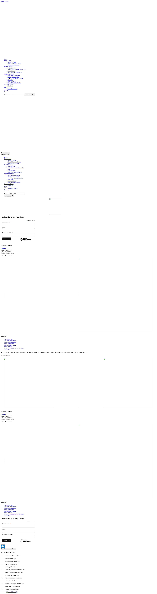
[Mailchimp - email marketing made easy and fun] (26, 240)
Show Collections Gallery (14, 63)
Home (5, 59)
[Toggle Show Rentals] (29, 159)
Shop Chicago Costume (10, 345)
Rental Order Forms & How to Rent (17, 69)
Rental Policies (11, 71)
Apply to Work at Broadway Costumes (14, 348)
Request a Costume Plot (10, 342)
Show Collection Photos (10, 340)
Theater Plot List (12, 62)
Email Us (3, 248)
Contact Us (7, 349)
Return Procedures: (12, 89)
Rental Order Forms (9, 343)
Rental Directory (12, 68)
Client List (10, 86)
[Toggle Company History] (29, 184)
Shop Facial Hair (12, 81)
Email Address (6, 222)
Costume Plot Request (13, 65)
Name (3, 227)
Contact (6, 90)
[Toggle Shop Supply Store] (29, 173)
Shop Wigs (10, 80)
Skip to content (4, 1)
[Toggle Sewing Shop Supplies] (29, 176)
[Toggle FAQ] (29, 187)
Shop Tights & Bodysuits (14, 83)
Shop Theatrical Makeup (14, 75)
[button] (5, 92)
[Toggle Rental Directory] (29, 165)
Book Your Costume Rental (15, 72)
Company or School (7, 232)
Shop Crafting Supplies (17, 78)
